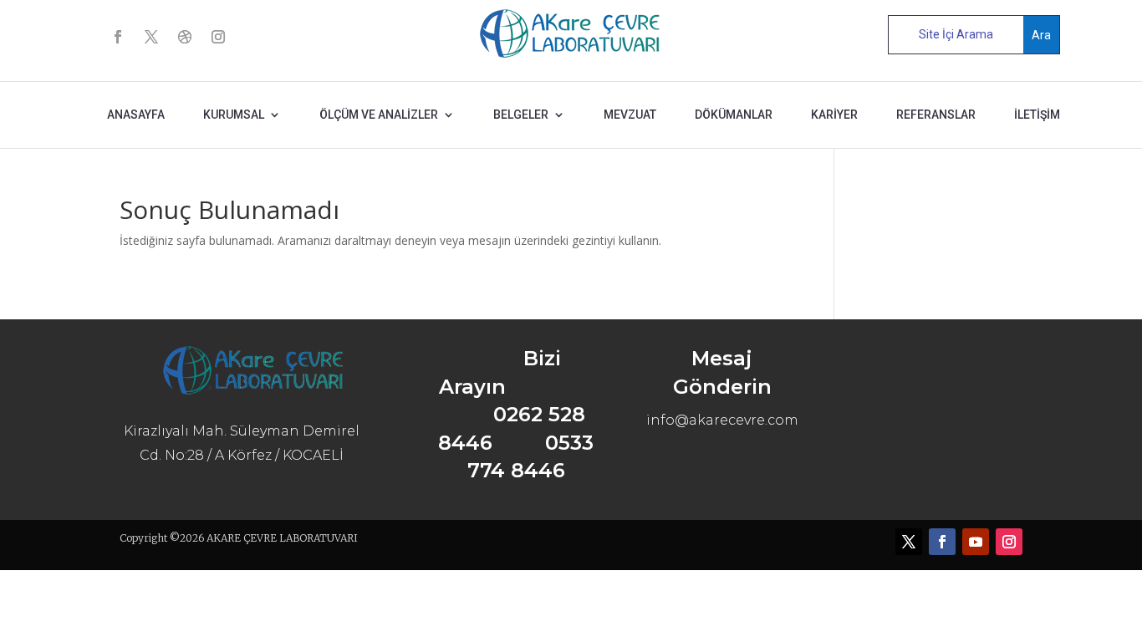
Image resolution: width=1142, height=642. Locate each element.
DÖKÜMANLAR (733, 114)
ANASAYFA (136, 114)
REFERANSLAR (936, 114)
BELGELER (520, 114)
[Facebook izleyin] (118, 36)
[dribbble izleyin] (184, 36)
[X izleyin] (151, 36)
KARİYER (834, 114)
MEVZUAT (630, 114)
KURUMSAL (233, 114)
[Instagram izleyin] (218, 36)
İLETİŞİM (1037, 114)
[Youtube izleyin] (975, 541)
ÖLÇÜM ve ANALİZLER (378, 114)
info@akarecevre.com (722, 420)
